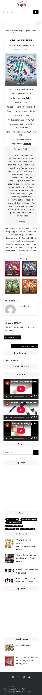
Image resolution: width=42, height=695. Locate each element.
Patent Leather (14, 522)
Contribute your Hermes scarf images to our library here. (27, 660)
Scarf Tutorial (15, 526)
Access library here (25, 645)
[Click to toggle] (38, 23)
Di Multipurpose (20, 692)
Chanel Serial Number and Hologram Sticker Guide (26, 558)
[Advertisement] (21, 488)
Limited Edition (29, 519)
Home (7, 31)
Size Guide (12, 529)
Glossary (12, 519)
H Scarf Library (17, 31)
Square (27, 31)
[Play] (6, 396)
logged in (21, 327)
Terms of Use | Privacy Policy (15, 689)
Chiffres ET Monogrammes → (24, 346)
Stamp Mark (28, 529)
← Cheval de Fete (12, 337)
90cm (34, 31)
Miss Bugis (24, 306)
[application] (21, 389)
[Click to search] (35, 12)
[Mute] (32, 396)
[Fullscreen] (35, 396)
